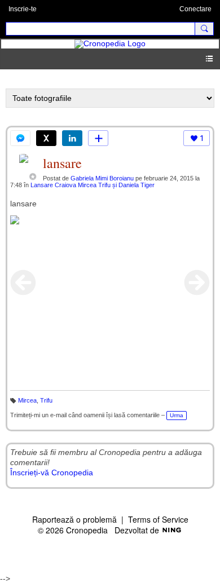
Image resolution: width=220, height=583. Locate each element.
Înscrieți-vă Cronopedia (51, 472)
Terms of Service (158, 519)
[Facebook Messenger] (20, 138)
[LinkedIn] (72, 138)
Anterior (23, 282)
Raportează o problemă (74, 519)
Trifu (46, 400)
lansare (62, 163)
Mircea (27, 400)
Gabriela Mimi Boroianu (102, 178)
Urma (176, 415)
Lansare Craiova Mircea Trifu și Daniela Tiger (92, 185)
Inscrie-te (22, 9)
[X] (46, 138)
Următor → (197, 282)
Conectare (195, 9)
